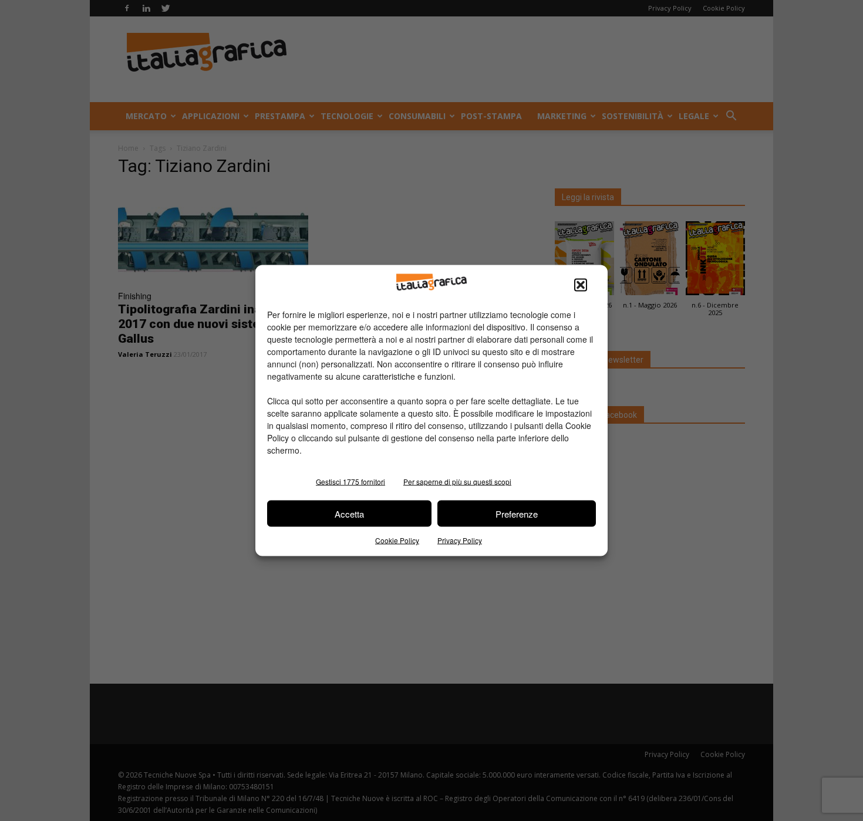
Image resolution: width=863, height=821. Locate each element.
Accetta (349, 513)
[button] (580, 285)
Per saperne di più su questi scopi (457, 481)
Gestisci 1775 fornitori (350, 481)
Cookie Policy (397, 540)
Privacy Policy (459, 540)
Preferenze (516, 513)
